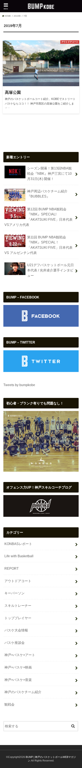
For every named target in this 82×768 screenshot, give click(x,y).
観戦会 (9, 704)
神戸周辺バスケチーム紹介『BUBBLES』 (47, 193)
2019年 (17, 16)
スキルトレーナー (17, 605)
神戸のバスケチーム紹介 (22, 692)
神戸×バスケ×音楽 (18, 680)
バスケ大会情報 (16, 630)
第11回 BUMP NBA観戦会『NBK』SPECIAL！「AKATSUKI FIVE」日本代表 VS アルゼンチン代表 (38, 245)
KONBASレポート (18, 544)
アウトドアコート (17, 581)
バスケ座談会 (14, 642)
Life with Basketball (18, 556)
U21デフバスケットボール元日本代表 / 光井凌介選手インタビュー (50, 270)
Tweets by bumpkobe (19, 385)
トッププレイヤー (17, 618)
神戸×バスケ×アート (19, 655)
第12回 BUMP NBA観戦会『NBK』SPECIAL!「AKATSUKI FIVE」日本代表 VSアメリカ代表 (38, 217)
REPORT (11, 568)
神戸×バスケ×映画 (18, 667)
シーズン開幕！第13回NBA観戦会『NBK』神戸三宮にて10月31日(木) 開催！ (49, 173)
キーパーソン (14, 593)
